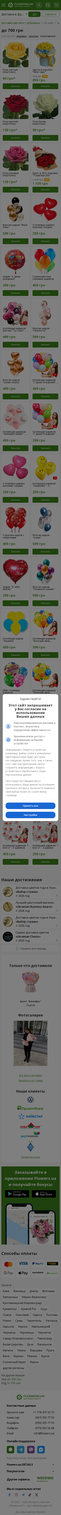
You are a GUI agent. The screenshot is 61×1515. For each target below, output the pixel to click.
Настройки (30, 815)
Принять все (30, 805)
